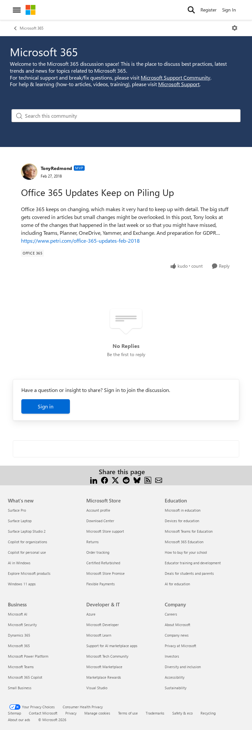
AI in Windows (19, 562)
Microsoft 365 (31, 28)
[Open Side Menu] (17, 10)
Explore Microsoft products (29, 573)
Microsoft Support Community (175, 77)
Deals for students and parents (189, 573)
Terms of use (128, 713)
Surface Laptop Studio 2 (27, 531)
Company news (177, 635)
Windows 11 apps (22, 583)
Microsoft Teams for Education (189, 531)
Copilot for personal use (27, 552)
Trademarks (155, 713)
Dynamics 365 (19, 635)
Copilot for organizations (27, 541)
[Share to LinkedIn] (93, 479)
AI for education (177, 583)
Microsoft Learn (98, 635)
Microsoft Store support (105, 531)
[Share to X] (115, 479)
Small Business (20, 687)
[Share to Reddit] (126, 479)
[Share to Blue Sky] (137, 479)
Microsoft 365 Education (184, 541)
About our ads (19, 719)
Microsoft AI (17, 614)
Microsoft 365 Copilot (25, 677)
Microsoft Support (179, 84)
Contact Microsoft (43, 713)
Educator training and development (193, 562)
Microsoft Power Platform (28, 656)
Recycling (208, 713)
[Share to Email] (158, 479)
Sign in (45, 406)
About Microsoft (177, 624)
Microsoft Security (22, 624)
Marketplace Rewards (103, 677)
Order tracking (97, 552)
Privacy (70, 713)
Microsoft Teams (21, 666)
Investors (172, 656)
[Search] (191, 10)
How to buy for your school (186, 552)
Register (208, 10)
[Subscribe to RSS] (147, 479)
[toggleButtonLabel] (234, 28)
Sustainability (175, 687)
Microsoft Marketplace (104, 666)
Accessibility (174, 677)
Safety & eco (182, 713)
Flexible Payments (100, 583)
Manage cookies (97, 713)
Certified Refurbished (103, 562)
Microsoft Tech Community (107, 656)
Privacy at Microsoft (180, 645)
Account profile (98, 510)
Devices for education (182, 520)
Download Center (100, 520)
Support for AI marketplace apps (111, 645)
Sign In (229, 10)
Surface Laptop (20, 520)
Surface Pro (17, 510)
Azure (90, 614)
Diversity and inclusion (183, 666)
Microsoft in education (182, 510)
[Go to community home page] (30, 10)
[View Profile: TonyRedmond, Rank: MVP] (29, 171)
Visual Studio (96, 687)
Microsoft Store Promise (105, 573)
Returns (92, 541)
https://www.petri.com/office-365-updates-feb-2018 (80, 240)
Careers (171, 614)
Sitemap (14, 713)
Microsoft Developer (102, 624)
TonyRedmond (56, 168)
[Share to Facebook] (104, 479)
